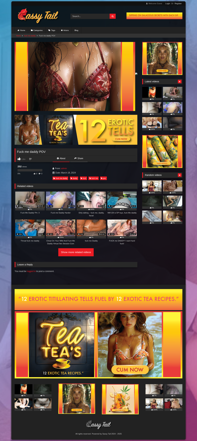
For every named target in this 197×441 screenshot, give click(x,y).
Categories (38, 30)
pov (104, 178)
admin (64, 168)
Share (80, 158)
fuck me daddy (30, 36)
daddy (75, 178)
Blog (76, 30)
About (62, 158)
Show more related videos (76, 252)
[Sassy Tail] (37, 16)
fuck (84, 178)
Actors (66, 30)
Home (22, 30)
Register (178, 3)
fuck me (95, 178)
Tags (53, 30)
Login (167, 3)
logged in (31, 271)
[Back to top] (189, 433)
